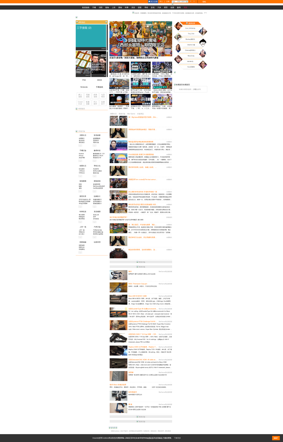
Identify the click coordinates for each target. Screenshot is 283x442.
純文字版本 (124, 431)
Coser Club (80, 102)
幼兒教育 (82, 169)
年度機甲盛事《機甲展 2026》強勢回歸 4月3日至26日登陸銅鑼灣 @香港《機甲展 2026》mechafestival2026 (141, 77)
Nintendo (84, 87)
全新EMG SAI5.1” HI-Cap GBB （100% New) (145, 334)
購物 (120, 7)
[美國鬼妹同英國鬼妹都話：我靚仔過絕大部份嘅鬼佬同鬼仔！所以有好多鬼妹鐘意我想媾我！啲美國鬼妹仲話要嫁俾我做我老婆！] (118, 133)
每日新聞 (82, 215)
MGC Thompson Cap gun (137, 283)
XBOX (99, 80)
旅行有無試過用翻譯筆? (118, 217)
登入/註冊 (154, 1)
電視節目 (96, 140)
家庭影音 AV (97, 157)
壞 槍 (130, 404)
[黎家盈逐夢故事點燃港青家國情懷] (118, 145)
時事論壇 (82, 217)
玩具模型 (103, 95)
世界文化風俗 (97, 171)
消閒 (100, 7)
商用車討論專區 (98, 234)
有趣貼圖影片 (97, 199)
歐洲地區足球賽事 (84, 201)
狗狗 (80, 184)
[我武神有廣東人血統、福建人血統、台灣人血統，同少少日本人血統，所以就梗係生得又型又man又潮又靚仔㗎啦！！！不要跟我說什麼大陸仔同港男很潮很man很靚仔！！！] (118, 171)
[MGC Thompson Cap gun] (118, 287)
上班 (113, 7)
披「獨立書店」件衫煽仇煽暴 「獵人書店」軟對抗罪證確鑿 (150, 224)
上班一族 (82, 230)
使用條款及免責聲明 (135, 431)
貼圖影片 (103, 102)
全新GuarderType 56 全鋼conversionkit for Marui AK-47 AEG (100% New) (155, 308)
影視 (153, 7)
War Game (131, 113)
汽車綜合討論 (97, 230)
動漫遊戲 (85, 7)
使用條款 (158, 438)
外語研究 (96, 169)
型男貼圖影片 (97, 201)
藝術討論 (96, 173)
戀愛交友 (82, 247)
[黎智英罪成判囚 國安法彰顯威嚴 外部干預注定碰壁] (118, 208)
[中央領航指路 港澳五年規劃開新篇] (118, 158)
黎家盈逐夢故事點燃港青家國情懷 (140, 141)
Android (81, 153)
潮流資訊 (82, 142)
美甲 (94, 217)
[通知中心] (191, 1)
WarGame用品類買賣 (100, 186)
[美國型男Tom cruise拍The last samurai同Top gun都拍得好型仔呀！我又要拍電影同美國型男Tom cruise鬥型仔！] (118, 183)
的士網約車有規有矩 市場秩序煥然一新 (142, 191)
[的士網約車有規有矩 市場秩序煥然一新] (118, 195)
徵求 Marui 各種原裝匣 (118, 384)
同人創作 (95, 102)
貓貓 (80, 186)
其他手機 (82, 157)
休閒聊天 (82, 138)
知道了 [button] (276, 438)
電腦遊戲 (88, 95)
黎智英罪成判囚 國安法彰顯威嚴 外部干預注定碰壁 (147, 204)
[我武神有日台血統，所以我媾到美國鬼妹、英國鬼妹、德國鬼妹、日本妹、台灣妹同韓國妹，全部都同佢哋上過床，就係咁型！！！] (118, 241)
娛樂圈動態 (96, 138)
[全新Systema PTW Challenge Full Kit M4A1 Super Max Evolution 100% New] (118, 325)
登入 (196, 89)
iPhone (81, 155)
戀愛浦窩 (82, 245)
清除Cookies (115, 431)
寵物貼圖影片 (97, 203)
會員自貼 (82, 140)
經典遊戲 (95, 95)
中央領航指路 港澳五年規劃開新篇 (141, 154)
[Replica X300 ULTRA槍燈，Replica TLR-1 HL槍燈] (118, 351)
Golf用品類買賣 (98, 188)
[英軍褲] (118, 376)
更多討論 (142, 262)
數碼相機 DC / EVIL (99, 153)
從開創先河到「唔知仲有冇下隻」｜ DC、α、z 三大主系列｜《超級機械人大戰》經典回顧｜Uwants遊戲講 (141, 109)
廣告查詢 (168, 431)
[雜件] (118, 275)
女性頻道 (96, 219)
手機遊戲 (99, 87)
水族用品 (140, 113)
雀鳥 (80, 188)
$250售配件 (132, 392)
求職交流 (82, 232)
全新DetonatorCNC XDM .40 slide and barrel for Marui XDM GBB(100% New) (156, 359)
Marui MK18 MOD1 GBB (137, 296)
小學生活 (82, 171)
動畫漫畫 (88, 102)
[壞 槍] (118, 408)
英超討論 (122, 113)
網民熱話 (81, 22)
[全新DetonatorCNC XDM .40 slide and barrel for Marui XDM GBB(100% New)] (118, 363)
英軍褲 (130, 372)
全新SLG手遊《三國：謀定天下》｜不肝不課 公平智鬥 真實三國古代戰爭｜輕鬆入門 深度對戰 (119, 93)
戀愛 (140, 7)
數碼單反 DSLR (98, 155)
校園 (172, 7)
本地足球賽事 (83, 203)
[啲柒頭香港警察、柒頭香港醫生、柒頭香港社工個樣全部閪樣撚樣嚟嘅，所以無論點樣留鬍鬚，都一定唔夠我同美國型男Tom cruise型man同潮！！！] (118, 253)
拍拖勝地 (82, 249)
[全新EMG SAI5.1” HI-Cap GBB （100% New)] (118, 338)
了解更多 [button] (177, 438)
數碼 (179, 7)
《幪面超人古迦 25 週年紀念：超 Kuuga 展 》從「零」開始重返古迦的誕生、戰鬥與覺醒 (119, 77)
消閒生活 (113, 113)
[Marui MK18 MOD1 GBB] (118, 300)
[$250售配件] (118, 396)
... (80, 145)
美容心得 (96, 215)
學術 (146, 7)
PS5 (84, 80)
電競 (185, 7)
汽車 (159, 7)
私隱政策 (146, 431)
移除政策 (153, 431)
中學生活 (82, 173)
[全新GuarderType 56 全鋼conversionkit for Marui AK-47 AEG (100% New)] (118, 312)
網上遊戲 (80, 95)
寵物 (107, 7)
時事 (126, 7)
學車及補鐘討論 (98, 232)
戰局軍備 (82, 219)
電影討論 (96, 142)
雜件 (130, 271)
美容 (133, 7)
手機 (94, 7)
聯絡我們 (161, 431)
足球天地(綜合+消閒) (85, 199)
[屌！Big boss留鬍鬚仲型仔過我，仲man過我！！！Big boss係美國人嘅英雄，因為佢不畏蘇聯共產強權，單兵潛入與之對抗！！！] (118, 121)
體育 (166, 7)
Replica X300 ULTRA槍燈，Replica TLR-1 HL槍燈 (146, 347)
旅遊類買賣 (96, 184)
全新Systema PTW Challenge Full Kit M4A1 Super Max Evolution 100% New (156, 321)
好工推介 (82, 234)
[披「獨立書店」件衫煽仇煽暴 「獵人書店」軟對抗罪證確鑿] (118, 228)
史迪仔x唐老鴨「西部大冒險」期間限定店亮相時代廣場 (133, 57)
